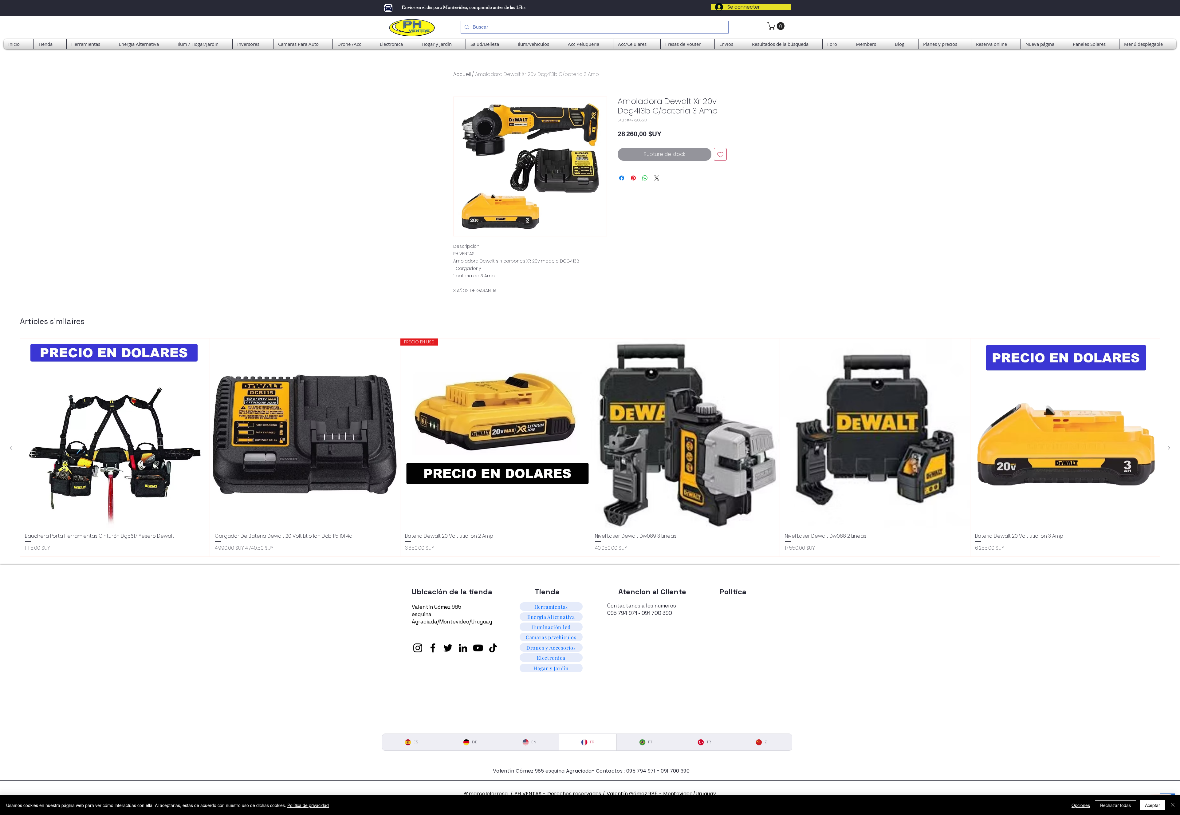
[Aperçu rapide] (115, 433)
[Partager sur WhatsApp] (645, 178)
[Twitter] (448, 648)
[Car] (388, 8)
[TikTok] (493, 648)
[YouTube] (478, 648)
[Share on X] (656, 178)
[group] (590, 447)
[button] (1148, 44)
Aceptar (1152, 805)
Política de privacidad (308, 805)
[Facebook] (433, 648)
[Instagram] (418, 648)
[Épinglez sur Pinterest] (633, 178)
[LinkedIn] (463, 648)
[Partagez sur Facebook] (621, 178)
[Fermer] (1172, 805)
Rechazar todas (1115, 805)
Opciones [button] (1081, 805)
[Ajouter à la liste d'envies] (720, 154)
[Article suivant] (1169, 447)
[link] (776, 26)
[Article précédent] (11, 447)
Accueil (462, 74)
